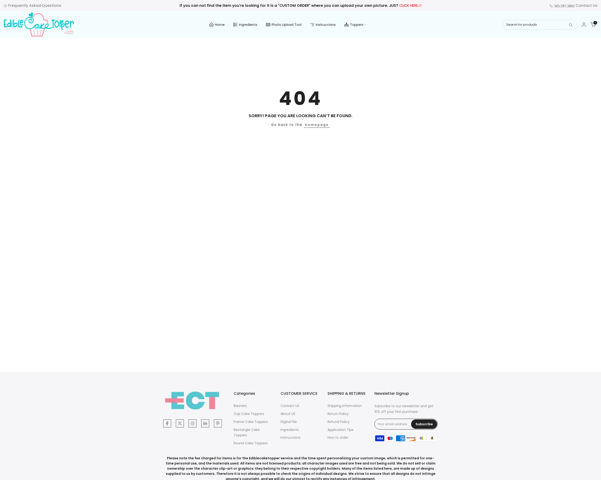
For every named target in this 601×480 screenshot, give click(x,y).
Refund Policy (338, 421)
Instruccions (326, 24)
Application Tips (340, 429)
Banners (240, 405)
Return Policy (338, 413)
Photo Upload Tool (286, 24)
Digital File (289, 421)
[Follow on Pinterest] (218, 423)
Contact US (290, 405)
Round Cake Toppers (251, 443)
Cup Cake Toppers (249, 413)
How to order (337, 437)
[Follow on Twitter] (180, 423)
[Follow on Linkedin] (205, 423)
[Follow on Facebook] (167, 423)
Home (220, 24)
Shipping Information (344, 405)
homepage (317, 124)
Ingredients (248, 24)
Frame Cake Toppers (251, 421)
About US (288, 413)
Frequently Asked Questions (34, 5)
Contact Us (575, 5)
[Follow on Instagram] (192, 423)
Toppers (356, 24)
